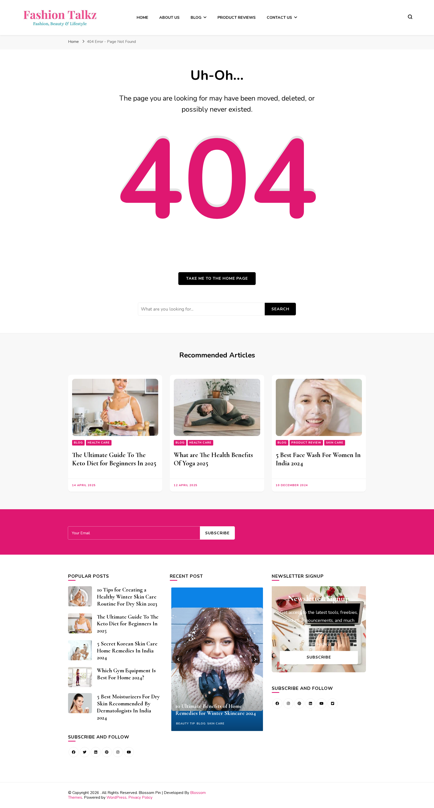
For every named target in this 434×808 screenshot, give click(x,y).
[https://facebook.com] (277, 703)
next (255, 659)
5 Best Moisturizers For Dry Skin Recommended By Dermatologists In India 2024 (128, 707)
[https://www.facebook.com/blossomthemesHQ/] (74, 752)
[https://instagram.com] (288, 703)
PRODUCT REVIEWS (237, 17)
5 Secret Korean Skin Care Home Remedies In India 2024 (127, 650)
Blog (78, 443)
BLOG (196, 17)
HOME (142, 17)
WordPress (116, 797)
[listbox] (217, 659)
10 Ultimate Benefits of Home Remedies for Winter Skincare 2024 (215, 709)
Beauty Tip (185, 723)
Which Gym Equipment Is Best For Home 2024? (126, 674)
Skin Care (334, 443)
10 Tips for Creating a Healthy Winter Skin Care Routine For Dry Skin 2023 (127, 596)
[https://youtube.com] (129, 752)
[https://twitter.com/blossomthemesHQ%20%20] (85, 752)
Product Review (306, 443)
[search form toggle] (410, 17)
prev (178, 659)
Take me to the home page (217, 278)
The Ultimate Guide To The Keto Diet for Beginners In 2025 (114, 459)
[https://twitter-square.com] (333, 703)
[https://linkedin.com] (96, 752)
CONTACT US (279, 17)
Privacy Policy (140, 797)
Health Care (99, 443)
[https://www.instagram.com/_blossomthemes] (118, 752)
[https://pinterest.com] (107, 752)
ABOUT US (169, 17)
